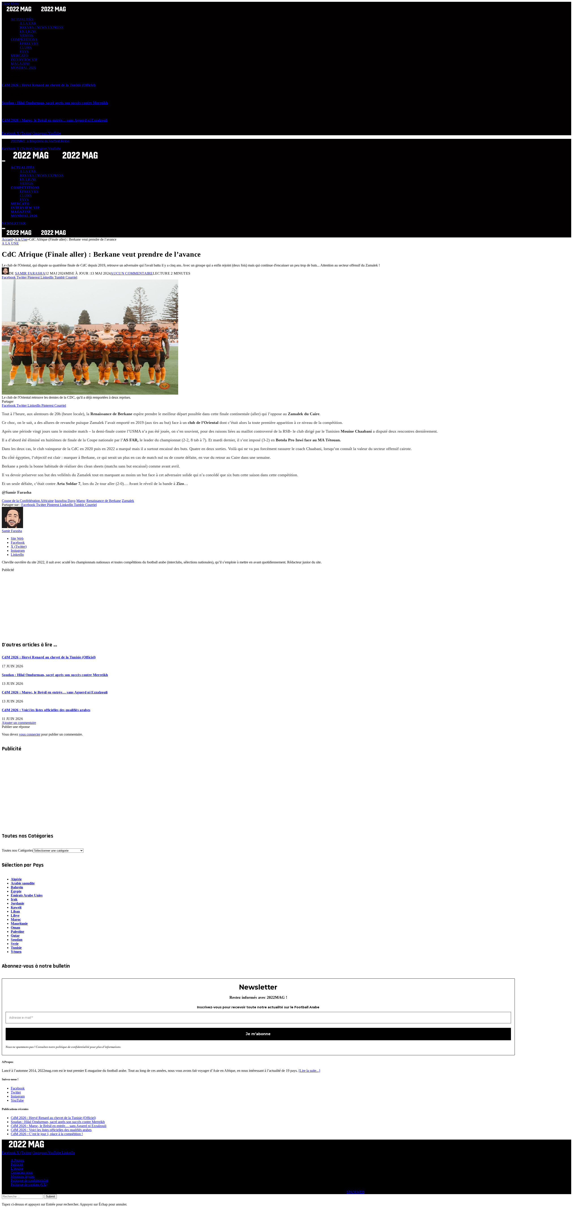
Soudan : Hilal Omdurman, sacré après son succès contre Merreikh (55, 103)
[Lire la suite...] (309, 1070)
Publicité (17, 1164)
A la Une (10, 243)
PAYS (24, 51)
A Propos (17, 1160)
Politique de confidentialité (29, 1180)
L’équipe (17, 1168)
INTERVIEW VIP (24, 59)
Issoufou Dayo (65, 501)
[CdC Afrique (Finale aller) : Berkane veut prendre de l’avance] (90, 393)
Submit (50, 1196)
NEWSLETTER (14, 223)
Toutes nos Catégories (17, 850)
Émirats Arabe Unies (27, 895)
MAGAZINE (20, 64)
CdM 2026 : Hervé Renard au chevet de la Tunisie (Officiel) (49, 85)
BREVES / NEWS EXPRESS (41, 27)
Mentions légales (22, 1176)
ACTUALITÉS (22, 19)
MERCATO (19, 55)
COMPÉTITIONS (24, 39)
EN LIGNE (28, 31)
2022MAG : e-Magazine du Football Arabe (40, 141)
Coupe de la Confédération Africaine (28, 501)
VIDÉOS (26, 35)
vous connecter (29, 734)
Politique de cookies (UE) (29, 1184)
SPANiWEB (355, 1192)
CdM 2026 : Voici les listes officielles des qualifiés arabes (46, 710)
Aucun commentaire (132, 273)
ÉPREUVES (29, 43)
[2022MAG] (55, 160)
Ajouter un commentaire (19, 723)
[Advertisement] (136, 603)
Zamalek (128, 501)
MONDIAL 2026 (23, 68)
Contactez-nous (22, 1172)
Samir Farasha (30, 273)
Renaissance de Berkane (103, 501)
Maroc (81, 501)
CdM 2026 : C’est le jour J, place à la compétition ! (47, 1134)
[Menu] (3, 161)
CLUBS (26, 47)
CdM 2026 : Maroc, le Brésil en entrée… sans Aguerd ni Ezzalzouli (54, 120)
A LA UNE (28, 23)
